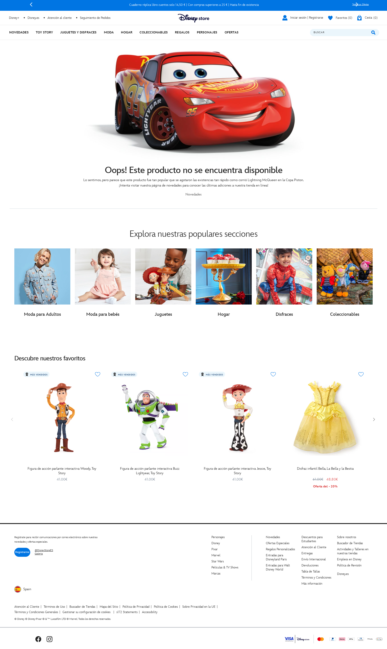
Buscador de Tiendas (350, 543)
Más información (311, 583)
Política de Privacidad (136, 607)
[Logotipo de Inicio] (193, 18)
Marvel (215, 555)
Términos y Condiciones (316, 577)
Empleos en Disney (349, 559)
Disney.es (33, 18)
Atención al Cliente (313, 547)
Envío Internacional (313, 559)
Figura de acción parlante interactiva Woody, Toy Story (62, 471)
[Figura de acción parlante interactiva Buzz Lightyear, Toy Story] (149, 417)
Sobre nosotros (346, 537)
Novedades (273, 537)
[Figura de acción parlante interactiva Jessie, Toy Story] (237, 417)
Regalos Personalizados (280, 549)
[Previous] (31, 4)
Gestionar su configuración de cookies (86, 612)
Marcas (215, 573)
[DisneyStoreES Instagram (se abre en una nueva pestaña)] (49, 639)
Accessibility (149, 612)
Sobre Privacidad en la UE (198, 607)
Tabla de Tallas (310, 571)
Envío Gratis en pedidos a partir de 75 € (194, 5)
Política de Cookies (166, 607)
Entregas (307, 553)
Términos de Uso (54, 607)
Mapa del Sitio (109, 607)
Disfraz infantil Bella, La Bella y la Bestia (325, 469)
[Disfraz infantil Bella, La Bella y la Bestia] (325, 417)
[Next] (357, 4)
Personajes (218, 537)
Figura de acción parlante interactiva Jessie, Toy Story (237, 471)
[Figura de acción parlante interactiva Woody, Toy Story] (61, 417)
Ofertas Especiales (277, 543)
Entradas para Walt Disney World (278, 567)
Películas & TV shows (224, 567)
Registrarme (22, 552)
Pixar (214, 549)
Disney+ (14, 18)
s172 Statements (127, 612)
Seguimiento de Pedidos (95, 18)
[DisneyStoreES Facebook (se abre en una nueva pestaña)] (38, 639)
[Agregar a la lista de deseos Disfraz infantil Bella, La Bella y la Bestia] (361, 374)
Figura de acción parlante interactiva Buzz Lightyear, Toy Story (149, 471)
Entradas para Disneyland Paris (276, 557)
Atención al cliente (59, 18)
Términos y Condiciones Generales (36, 612)
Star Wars (217, 561)
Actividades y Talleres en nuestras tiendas (352, 551)
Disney (215, 543)
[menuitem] (19, 32)
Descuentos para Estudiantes (311, 539)
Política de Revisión (349, 565)
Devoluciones (309, 565)
